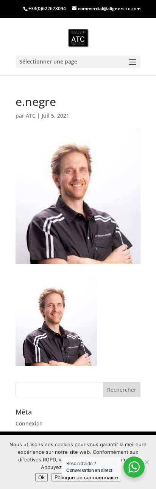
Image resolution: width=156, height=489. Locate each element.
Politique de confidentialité (86, 477)
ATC (31, 115)
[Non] (146, 462)
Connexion (29, 423)
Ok (41, 477)
